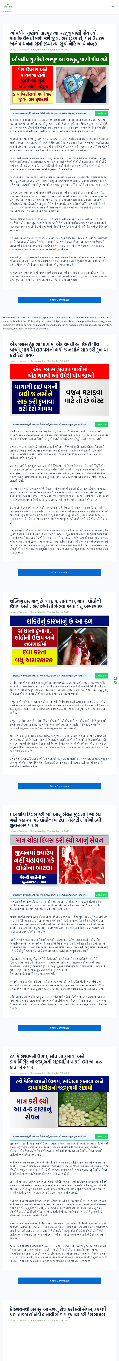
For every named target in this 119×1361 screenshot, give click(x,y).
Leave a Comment (19, 49)
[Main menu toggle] (113, 7)
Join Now (101, 113)
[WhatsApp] (115, 682)
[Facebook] (115, 678)
